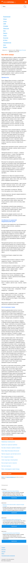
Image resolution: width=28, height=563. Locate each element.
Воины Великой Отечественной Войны (11, 491)
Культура (5, 38)
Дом (4, 30)
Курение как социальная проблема (9, 444)
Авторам (3, 551)
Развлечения (6, 16)
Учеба (5, 35)
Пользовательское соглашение (8, 555)
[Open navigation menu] (26, 2)
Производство (7, 42)
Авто (4, 45)
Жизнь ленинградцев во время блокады (10, 469)
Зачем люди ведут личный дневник (9, 459)
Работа (5, 33)
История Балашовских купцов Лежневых (11, 533)
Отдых (5, 19)
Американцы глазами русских (8, 441)
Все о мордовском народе (7, 456)
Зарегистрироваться (10, 477)
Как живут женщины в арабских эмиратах (10, 447)
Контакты (4, 549)
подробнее (14, 497)
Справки (5, 26)
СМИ (4, 23)
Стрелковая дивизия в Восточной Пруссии (12, 519)
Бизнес (5, 47)
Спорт (5, 21)
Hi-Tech (5, 40)
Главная (3, 547)
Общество (6, 28)
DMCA (3, 553)
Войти (2, 477)
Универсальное (12, 50)
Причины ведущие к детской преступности (11, 453)
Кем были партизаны (6, 466)
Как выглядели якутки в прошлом (9, 462)
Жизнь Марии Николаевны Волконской (10, 450)
